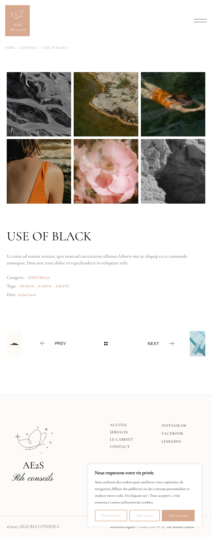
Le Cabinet (121, 439)
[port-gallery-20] (173, 171)
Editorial (39, 277)
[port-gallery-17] (38, 104)
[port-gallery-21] (38, 171)
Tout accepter (178, 515)
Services (119, 432)
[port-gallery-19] (173, 104)
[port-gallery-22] (105, 171)
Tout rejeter (144, 515)
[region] (145, 495)
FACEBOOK (173, 433)
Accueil (118, 425)
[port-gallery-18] (105, 104)
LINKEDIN (171, 441)
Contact (120, 446)
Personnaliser (111, 515)
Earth (45, 286)
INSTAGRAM (174, 425)
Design (27, 286)
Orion (62, 286)
